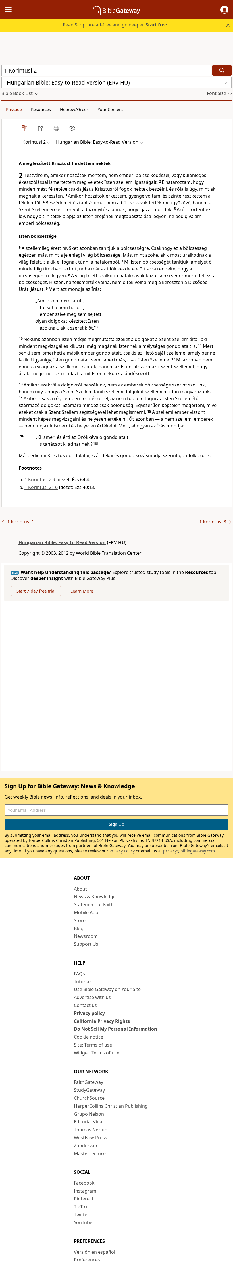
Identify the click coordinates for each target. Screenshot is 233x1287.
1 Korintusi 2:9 (39, 479)
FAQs (79, 974)
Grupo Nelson (89, 1114)
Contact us (85, 1005)
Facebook (84, 1183)
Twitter (81, 1214)
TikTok (81, 1207)
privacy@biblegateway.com (189, 851)
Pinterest (83, 1199)
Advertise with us (92, 997)
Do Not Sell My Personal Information (115, 1029)
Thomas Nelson (90, 1129)
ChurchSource (89, 1098)
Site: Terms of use (93, 1045)
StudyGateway (89, 1090)
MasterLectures (91, 1153)
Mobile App (86, 912)
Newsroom (86, 936)
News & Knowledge (95, 896)
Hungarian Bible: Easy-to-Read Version (62, 542)
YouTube (83, 1222)
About (80, 889)
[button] (224, 10)
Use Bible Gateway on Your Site (107, 989)
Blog (79, 928)
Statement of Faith (94, 904)
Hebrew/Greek (74, 109)
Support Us (86, 944)
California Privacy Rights (102, 1021)
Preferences (87, 1260)
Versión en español (94, 1252)
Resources (41, 109)
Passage (14, 109)
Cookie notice (88, 1037)
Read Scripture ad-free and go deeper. (115, 25)
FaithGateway (88, 1082)
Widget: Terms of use (96, 1053)
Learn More (81, 591)
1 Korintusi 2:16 (41, 487)
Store (80, 920)
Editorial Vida (88, 1122)
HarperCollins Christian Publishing (111, 1106)
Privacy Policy (122, 851)
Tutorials (83, 981)
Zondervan (85, 1145)
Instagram (85, 1191)
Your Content (110, 109)
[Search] (222, 70)
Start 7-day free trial (35, 591)
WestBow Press (90, 1137)
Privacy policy (89, 1013)
